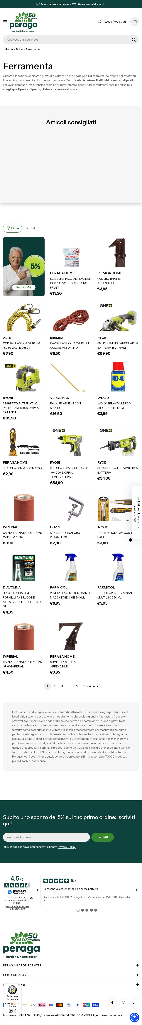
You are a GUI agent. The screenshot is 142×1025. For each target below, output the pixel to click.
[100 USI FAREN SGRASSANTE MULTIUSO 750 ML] (118, 572)
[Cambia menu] (5, 21)
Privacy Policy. (67, 847)
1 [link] (47, 686)
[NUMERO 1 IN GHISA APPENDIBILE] (118, 258)
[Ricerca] (134, 39)
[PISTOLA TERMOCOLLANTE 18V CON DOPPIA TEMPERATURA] (71, 447)
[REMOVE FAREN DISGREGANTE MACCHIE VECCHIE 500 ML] (71, 572)
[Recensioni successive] (136, 890)
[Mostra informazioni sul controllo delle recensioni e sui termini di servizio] (31, 898)
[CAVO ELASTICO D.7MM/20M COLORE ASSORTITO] (71, 322)
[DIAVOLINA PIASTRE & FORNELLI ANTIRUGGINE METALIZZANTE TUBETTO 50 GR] (24, 572)
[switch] (12, 1011)
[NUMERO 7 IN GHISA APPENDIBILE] (71, 641)
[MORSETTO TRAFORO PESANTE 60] (71, 512)
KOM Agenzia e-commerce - (103, 1015)
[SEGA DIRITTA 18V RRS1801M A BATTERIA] (118, 447)
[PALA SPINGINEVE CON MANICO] (71, 383)
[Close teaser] (130, 540)
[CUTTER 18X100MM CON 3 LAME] (118, 512)
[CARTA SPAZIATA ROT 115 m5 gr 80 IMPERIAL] (24, 641)
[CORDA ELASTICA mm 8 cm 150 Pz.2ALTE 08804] (24, 322)
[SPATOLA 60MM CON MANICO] (24, 447)
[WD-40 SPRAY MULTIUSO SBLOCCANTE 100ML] (118, 383)
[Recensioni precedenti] (37, 890)
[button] (134, 1017)
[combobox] (71, 39)
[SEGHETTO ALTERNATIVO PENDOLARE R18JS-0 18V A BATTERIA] (24, 383)
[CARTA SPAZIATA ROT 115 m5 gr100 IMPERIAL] (24, 512)
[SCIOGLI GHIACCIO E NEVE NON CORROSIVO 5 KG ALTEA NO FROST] (71, 258)
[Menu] (18, 985)
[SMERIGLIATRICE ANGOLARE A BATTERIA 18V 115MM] (118, 322)
